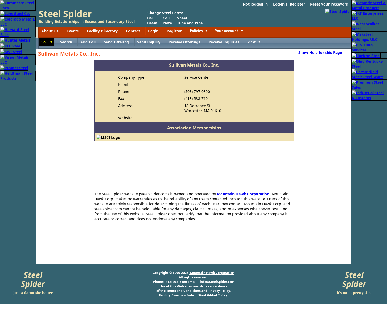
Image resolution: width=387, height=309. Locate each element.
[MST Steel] (11, 51)
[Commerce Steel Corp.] (18, 4)
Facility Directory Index (177, 295)
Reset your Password (329, 4)
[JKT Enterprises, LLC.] (369, 15)
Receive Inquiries (224, 41)
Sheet (182, 18)
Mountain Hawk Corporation (243, 193)
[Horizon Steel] (366, 55)
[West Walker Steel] (369, 25)
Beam (152, 23)
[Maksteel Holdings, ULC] (369, 36)
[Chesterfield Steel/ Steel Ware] (369, 73)
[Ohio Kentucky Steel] (369, 63)
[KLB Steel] (11, 45)
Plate (167, 23)
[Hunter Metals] (15, 39)
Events (73, 30)
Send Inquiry (148, 41)
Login (153, 30)
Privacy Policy (219, 290)
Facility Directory (102, 30)
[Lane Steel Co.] (15, 13)
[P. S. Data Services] (369, 46)
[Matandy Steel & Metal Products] (369, 4)
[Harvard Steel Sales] (18, 31)
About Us (49, 30)
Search (66, 41)
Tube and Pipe (190, 23)
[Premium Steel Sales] (369, 84)
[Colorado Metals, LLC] (18, 21)
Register (297, 4)
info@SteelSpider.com (217, 282)
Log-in (279, 4)
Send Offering (116, 41)
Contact (133, 30)
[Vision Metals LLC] (18, 59)
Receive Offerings (184, 41)
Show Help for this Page (320, 52)
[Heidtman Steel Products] (18, 75)
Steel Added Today (212, 295)
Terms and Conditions (183, 290)
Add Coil (88, 41)
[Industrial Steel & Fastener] (369, 94)
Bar (150, 18)
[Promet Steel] (14, 67)
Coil (166, 18)
